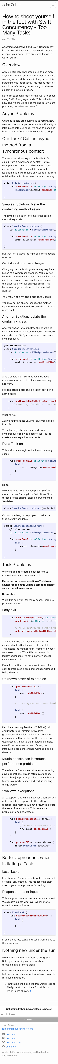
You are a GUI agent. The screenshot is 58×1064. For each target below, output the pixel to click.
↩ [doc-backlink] (31, 990)
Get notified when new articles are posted (29, 1009)
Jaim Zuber (11, 4)
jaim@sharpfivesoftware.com (17, 1028)
